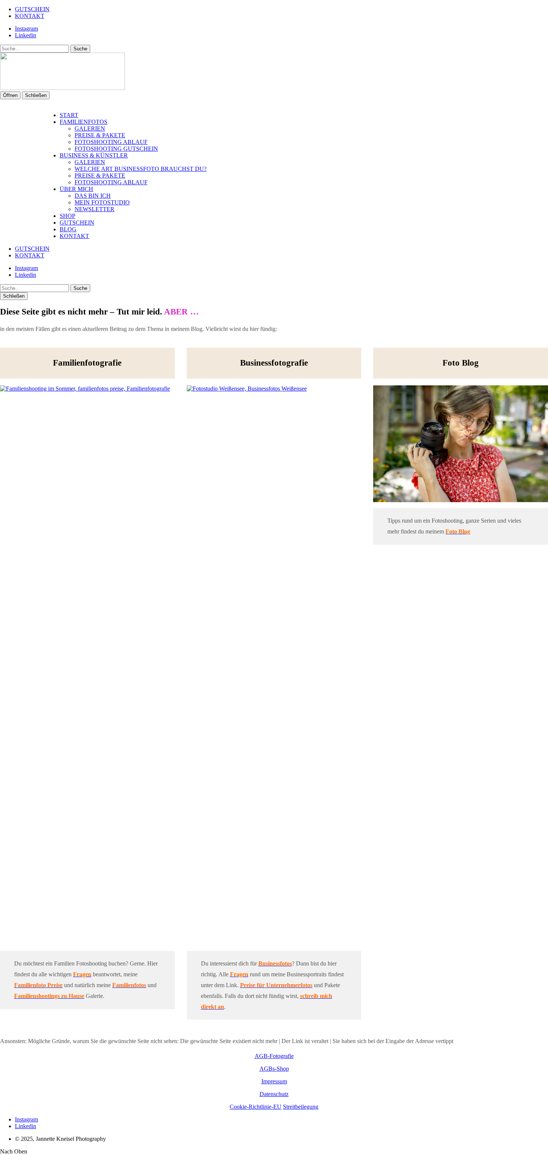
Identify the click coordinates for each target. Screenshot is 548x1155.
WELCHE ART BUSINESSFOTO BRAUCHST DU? (141, 169)
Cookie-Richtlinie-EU (255, 1107)
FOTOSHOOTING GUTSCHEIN (116, 148)
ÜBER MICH (76, 189)
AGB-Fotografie (274, 1056)
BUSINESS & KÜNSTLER (94, 155)
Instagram (26, 28)
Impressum (274, 1081)
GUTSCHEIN (32, 9)
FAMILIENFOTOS (83, 122)
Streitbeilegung (300, 1107)
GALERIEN (90, 128)
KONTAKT (29, 16)
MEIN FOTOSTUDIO (102, 202)
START (69, 115)
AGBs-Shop (274, 1068)
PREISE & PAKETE (100, 135)
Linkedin (25, 35)
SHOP (67, 216)
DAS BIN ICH (93, 195)
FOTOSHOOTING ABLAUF (111, 142)
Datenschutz (274, 1094)
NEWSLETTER (94, 209)
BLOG (68, 229)
